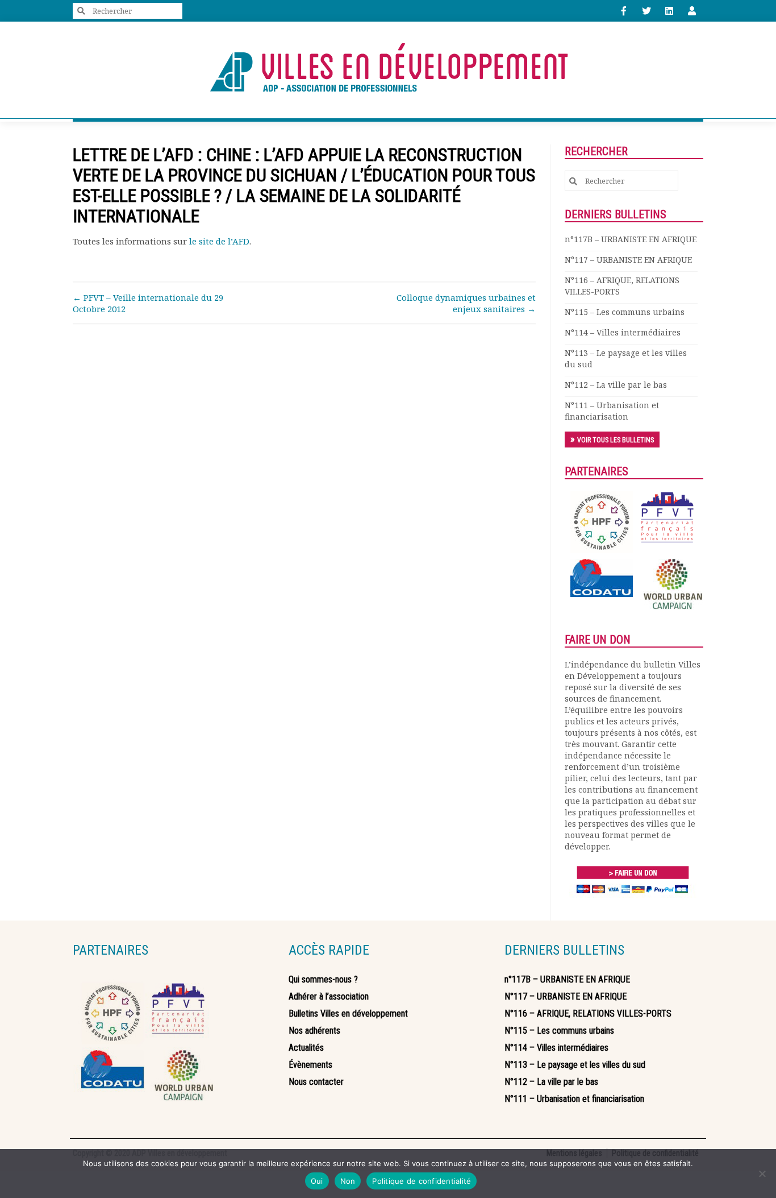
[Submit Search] (81, 11)
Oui (317, 1180)
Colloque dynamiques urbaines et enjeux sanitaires (466, 303)
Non (348, 1180)
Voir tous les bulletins (615, 440)
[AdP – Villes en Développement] (388, 70)
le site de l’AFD (219, 241)
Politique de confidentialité (421, 1180)
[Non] (761, 1173)
